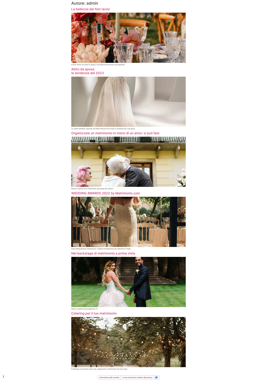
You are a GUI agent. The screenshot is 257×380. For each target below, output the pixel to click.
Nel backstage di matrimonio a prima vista (103, 253)
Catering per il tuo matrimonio (94, 313)
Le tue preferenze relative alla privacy (137, 377)
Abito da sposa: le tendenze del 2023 (87, 71)
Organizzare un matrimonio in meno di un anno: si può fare (115, 133)
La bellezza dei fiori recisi (90, 9)
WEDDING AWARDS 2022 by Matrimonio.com (105, 193)
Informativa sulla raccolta (109, 377)
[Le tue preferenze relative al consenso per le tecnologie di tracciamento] (3, 376)
